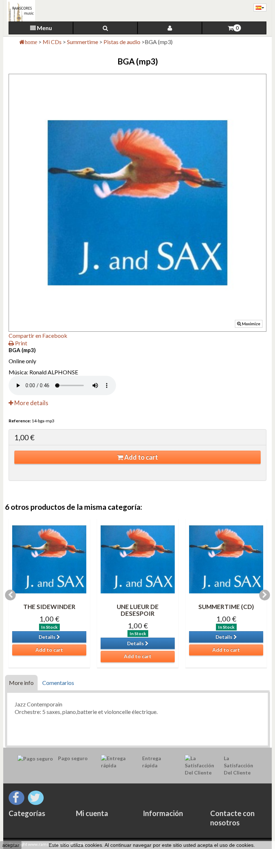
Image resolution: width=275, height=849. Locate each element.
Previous (10, 595)
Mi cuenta (92, 813)
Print (20, 343)
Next (264, 595)
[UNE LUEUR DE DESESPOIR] (138, 559)
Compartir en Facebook (38, 335)
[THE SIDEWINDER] (49, 559)
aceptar (10, 845)
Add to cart (140, 457)
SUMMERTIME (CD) (226, 606)
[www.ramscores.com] (19, 10)
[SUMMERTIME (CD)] (226, 559)
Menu (44, 27)
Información (163, 813)
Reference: (20, 420)
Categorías (27, 813)
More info (21, 682)
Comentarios (58, 682)
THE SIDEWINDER (49, 606)
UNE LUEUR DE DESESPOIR (138, 610)
